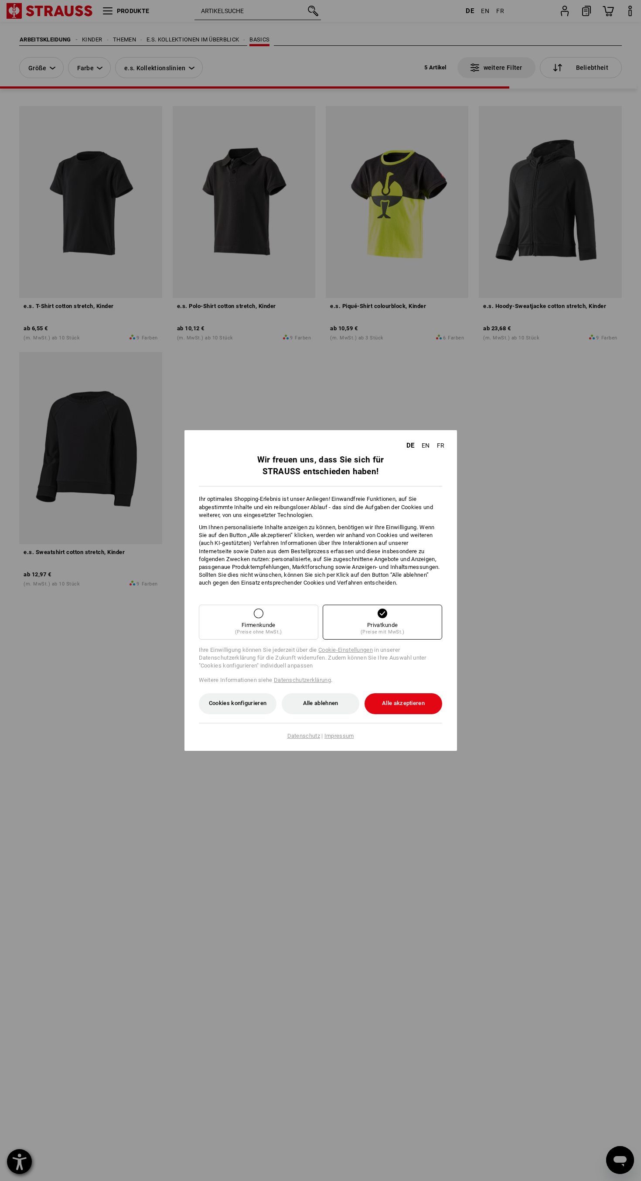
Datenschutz (303, 736)
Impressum (339, 736)
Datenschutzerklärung (302, 680)
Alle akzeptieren (403, 703)
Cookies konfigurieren (237, 703)
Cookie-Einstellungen (345, 650)
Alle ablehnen (320, 703)
